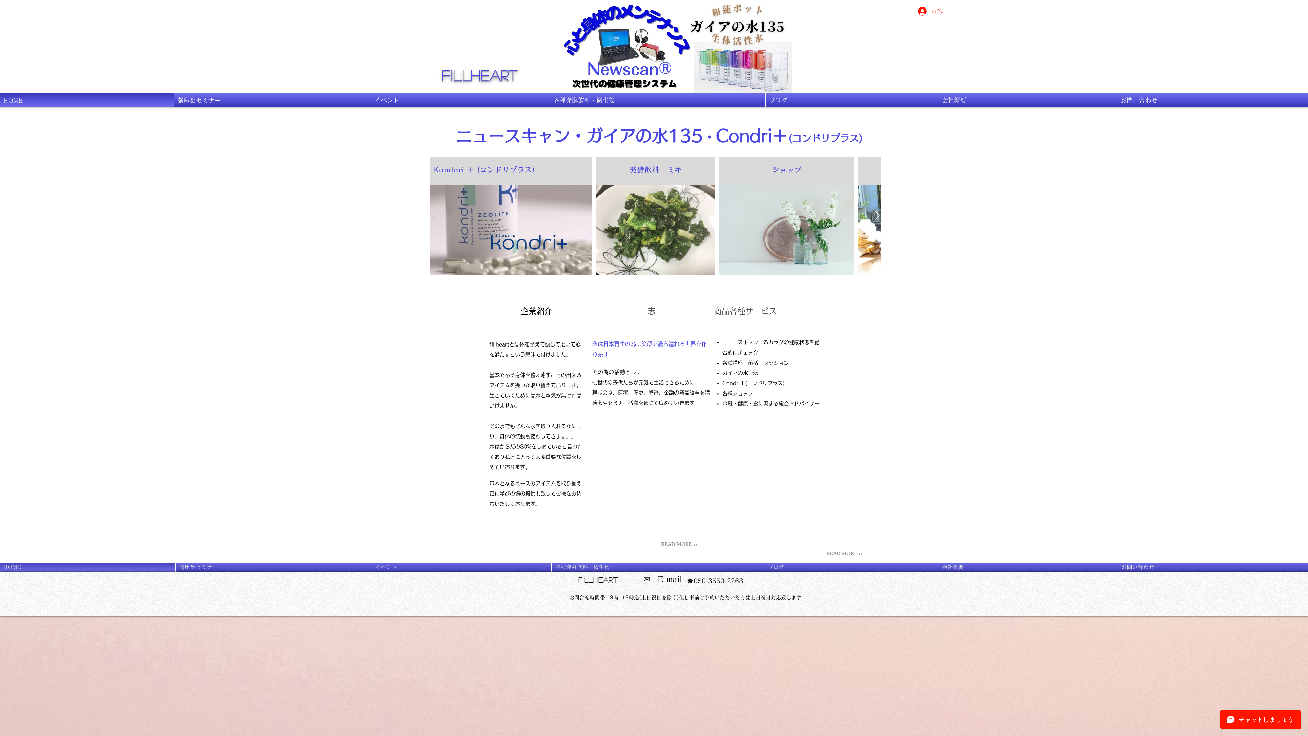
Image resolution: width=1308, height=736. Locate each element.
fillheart (480, 74)
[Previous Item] (434, 216)
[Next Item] (877, 216)
